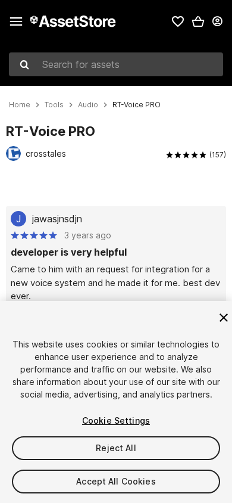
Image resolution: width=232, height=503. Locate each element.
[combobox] (116, 64)
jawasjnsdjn (57, 219)
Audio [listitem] (88, 105)
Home (19, 105)
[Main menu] (16, 21)
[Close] (224, 318)
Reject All (116, 448)
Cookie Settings (116, 420)
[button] (198, 21)
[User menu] (217, 21)
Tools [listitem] (54, 105)
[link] (178, 21)
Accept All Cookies (116, 481)
